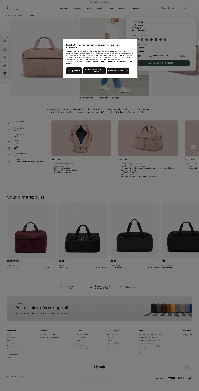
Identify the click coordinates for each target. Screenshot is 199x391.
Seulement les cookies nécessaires (94, 71)
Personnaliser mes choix (118, 71)
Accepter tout (74, 71)
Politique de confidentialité (106, 61)
